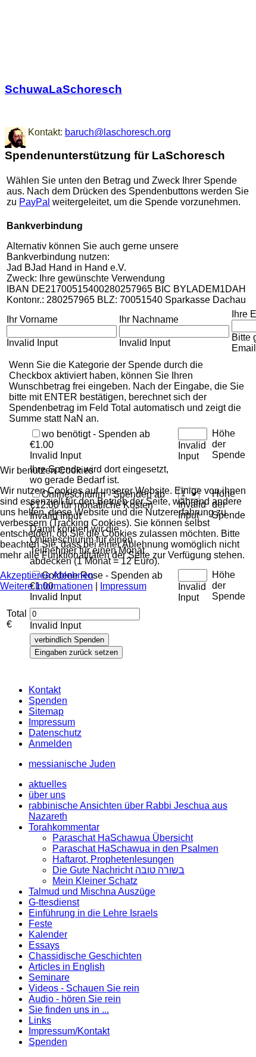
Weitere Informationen (46, 586)
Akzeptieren (25, 575)
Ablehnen (72, 575)
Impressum (123, 586)
